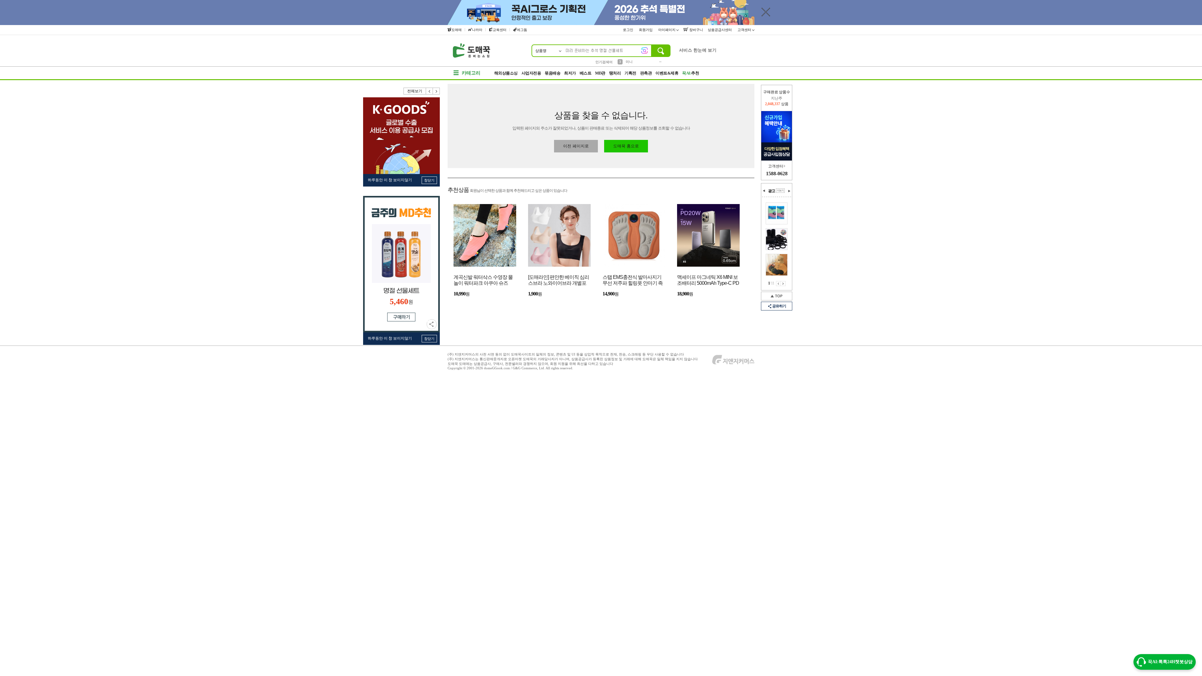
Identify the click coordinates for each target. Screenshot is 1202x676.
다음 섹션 (789, 191)
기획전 (630, 73)
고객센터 (744, 30)
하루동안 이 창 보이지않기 (390, 180)
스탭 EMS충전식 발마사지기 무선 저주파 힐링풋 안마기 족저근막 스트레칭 (633, 280)
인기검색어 (604, 62)
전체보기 (414, 91)
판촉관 (646, 73)
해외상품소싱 (506, 73)
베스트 (586, 73)
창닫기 (429, 180)
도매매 (456, 30)
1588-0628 (777, 173)
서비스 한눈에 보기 (698, 50)
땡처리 (615, 73)
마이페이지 (667, 30)
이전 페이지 (778, 283)
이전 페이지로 (576, 146)
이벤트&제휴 (666, 73)
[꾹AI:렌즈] (644, 50)
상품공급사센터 (720, 30)
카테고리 (471, 72)
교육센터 (499, 30)
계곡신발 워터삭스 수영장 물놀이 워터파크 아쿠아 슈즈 (483, 280)
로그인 (628, 30)
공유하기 (432, 324)
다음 (436, 91)
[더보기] (780, 190)
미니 (629, 62)
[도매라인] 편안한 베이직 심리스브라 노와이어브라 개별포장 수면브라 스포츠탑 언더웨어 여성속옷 (558, 280)
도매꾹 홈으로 (626, 146)
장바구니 (695, 30)
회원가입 (646, 30)
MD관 (600, 73)
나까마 (477, 30)
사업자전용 (531, 73)
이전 (429, 91)
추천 (690, 73)
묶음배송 (552, 73)
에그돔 (522, 30)
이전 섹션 (764, 191)
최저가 (570, 73)
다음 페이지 (783, 283)
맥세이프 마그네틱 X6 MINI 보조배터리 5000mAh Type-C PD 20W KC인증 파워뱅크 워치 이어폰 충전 (708, 280)
